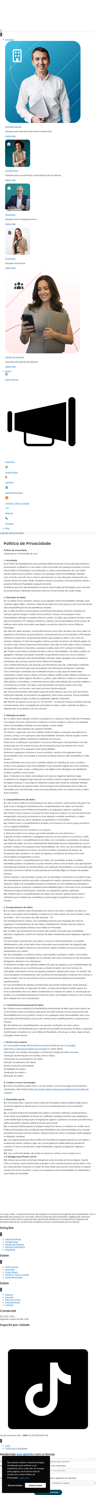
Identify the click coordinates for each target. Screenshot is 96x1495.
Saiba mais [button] (24, 1478)
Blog (7, 528)
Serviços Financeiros (15, 1247)
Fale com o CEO (13, 1299)
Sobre (8, 371)
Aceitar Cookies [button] (35, 1485)
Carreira (9, 482)
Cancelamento (12, 1302)
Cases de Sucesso (14, 492)
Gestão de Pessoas (14, 357)
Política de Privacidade (16, 1452)
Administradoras (13, 126)
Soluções (9, 39)
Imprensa (10, 462)
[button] (15, 39)
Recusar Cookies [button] (15, 1485)
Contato (9, 523)
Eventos (9, 513)
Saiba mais (10, 136)
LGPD (7, 1449)
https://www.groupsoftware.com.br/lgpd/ (28, 1049)
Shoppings (10, 214)
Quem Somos (11, 379)
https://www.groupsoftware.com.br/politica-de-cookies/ (46, 1091)
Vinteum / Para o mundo (17, 503)
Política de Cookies (36, 1089)
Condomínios (11, 170)
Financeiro (10, 258)
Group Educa (11, 472)
